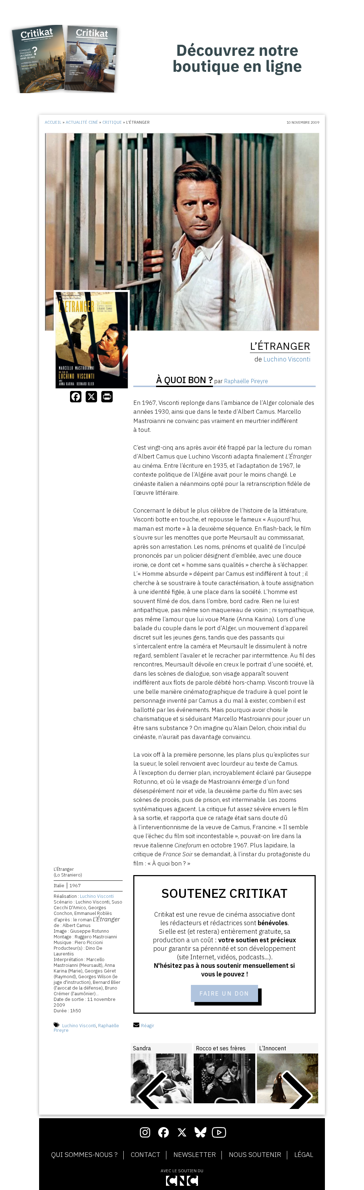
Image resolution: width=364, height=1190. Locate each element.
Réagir (147, 1026)
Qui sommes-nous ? (84, 1155)
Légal (303, 1155)
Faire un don (224, 993)
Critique (112, 122)
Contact (145, 1155)
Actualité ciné (82, 122)
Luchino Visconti (97, 896)
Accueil (53, 122)
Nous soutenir (255, 1155)
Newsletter (194, 1155)
